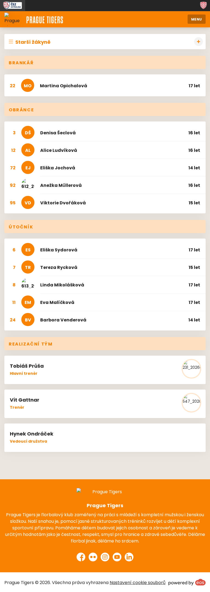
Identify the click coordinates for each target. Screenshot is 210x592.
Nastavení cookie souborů (137, 582)
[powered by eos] (187, 582)
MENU (196, 19)
